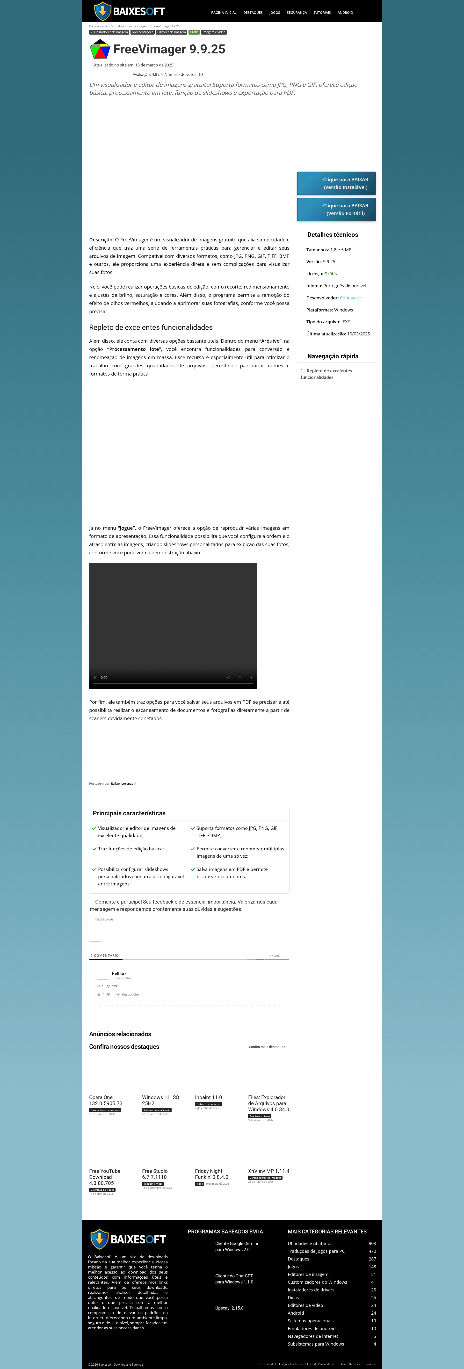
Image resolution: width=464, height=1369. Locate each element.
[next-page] (100, 1207)
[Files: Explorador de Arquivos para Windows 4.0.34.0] (265, 1073)
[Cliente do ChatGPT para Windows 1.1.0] (199, 1284)
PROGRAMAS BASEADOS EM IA (225, 1232)
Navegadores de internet (105, 1110)
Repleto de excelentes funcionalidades (326, 374)
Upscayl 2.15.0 (229, 1308)
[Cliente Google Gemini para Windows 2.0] (199, 1251)
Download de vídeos (102, 1189)
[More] (367, 796)
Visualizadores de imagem (130, 26)
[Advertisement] (232, 134)
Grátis (194, 32)
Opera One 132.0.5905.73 (106, 1100)
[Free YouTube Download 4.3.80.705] (106, 1147)
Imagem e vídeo (214, 32)
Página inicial (98, 26)
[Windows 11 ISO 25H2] (159, 1073)
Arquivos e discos (260, 1116)
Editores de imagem (171, 32)
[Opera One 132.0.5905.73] (106, 1073)
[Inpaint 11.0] (212, 1073)
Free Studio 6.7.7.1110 (155, 1174)
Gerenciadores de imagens (265, 1177)
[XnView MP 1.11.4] (265, 1147)
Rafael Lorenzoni (123, 783)
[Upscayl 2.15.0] (199, 1316)
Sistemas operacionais (157, 1110)
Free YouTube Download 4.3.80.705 (104, 1177)
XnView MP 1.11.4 (269, 1171)
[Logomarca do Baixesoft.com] (129, 11)
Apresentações (142, 32)
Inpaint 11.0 (208, 1097)
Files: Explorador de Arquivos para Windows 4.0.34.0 (268, 1103)
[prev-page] (92, 1207)
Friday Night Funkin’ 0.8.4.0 (211, 1174)
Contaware (351, 298)
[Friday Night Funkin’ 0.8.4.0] (212, 1147)
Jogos (199, 1183)
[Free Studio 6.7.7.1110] (159, 1147)
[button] (366, 12)
